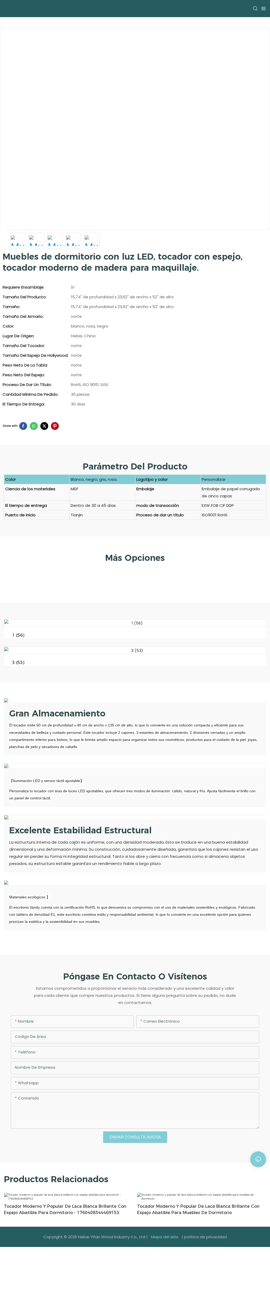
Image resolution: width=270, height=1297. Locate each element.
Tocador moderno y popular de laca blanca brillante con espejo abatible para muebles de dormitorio (65, 1209)
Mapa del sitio (165, 1237)
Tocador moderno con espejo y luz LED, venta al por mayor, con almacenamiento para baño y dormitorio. (194, 1209)
